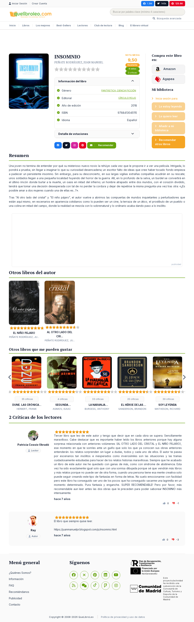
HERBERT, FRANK (27, 408)
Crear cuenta (39, 3)
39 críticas (168, 399)
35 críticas (27, 399)
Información (16, 579)
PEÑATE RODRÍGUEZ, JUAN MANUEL (78, 62)
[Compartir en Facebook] (58, 145)
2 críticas (132, 73)
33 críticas (98, 399)
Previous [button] (10, 377)
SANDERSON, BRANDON (132, 408)
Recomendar (105, 145)
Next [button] (184, 377)
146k (163, 3)
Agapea (168, 79)
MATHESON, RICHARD (167, 408)
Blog (121, 25)
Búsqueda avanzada (168, 18)
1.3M (149, 3)
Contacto (14, 604)
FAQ (11, 585)
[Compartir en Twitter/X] (66, 145)
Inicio (12, 25)
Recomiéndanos (19, 591)
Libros (25, 25)
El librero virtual (139, 25)
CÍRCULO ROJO (127, 97)
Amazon (169, 69)
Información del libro (72, 81)
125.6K (179, 3)
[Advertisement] (97, 42)
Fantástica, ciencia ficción (118, 90)
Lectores (82, 25)
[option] (26, 383)
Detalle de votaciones (73, 133)
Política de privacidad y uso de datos (123, 616)
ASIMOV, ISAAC (62, 408)
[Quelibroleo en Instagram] (74, 145)
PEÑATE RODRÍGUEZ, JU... (24, 336)
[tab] (97, 81)
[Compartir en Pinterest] (82, 145)
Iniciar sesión (20, 3)
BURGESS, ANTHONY (97, 408)
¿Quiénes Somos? (20, 572)
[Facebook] (74, 575)
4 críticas (62, 399)
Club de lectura (103, 25)
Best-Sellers (63, 25)
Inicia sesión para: (166, 98)
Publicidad (15, 598)
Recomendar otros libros (165, 142)
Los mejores (43, 25)
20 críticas (133, 399)
